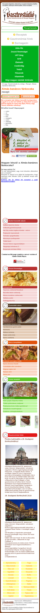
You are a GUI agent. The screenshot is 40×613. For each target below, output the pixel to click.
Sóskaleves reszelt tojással (12, 409)
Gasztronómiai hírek (21, 38)
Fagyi (29, 563)
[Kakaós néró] (7, 421)
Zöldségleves (10, 584)
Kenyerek (29, 572)
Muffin (29, 575)
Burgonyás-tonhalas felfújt (12, 249)
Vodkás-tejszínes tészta (11, 225)
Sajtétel (10, 596)
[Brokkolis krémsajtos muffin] (20, 353)
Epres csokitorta (8, 337)
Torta (11, 587)
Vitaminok (19, 76)
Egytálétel (11, 572)
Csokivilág (19, 66)
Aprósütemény (11, 563)
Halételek (29, 566)
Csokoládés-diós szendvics (12, 366)
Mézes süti (11, 593)
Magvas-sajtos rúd (9, 369)
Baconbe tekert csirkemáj (11, 292)
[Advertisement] (19, 197)
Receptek (21, 34)
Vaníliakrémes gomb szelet (12, 327)
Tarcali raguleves (9, 398)
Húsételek (29, 569)
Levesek (11, 578)
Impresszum (18, 601)
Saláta (29, 584)
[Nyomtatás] (32, 156)
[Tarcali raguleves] (20, 390)
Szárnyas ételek (29, 587)
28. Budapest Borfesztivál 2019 (18, 496)
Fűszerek (19, 73)
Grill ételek (11, 590)
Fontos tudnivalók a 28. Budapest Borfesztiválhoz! (19, 440)
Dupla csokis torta (9, 335)
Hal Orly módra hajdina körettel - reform (16, 230)
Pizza (29, 578)
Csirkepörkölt (7, 287)
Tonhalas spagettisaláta (11, 236)
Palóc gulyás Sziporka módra (13, 400)
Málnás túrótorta (8, 332)
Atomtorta (6, 329)
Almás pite (6, 374)
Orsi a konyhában (15, 342)
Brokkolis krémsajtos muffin (12, 361)
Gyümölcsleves (11, 581)
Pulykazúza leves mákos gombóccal (15, 406)
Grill (19, 59)
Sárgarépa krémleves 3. (11, 246)
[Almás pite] (21, 421)
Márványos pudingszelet (11, 238)
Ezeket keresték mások (17, 221)
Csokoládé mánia (15, 305)
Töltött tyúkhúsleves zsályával (13, 403)
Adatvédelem (19, 603)
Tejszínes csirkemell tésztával (13, 290)
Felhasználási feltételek (31, 603)
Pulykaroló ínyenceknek (11, 233)
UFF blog (19, 55)
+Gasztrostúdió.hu (20, 604)
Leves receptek (14, 379)
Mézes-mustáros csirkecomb (13, 295)
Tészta (29, 590)
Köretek (11, 575)
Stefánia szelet (8, 298)
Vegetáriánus (29, 596)
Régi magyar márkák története (19, 80)
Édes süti (11, 569)
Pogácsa (29, 581)
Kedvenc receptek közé (10, 96)
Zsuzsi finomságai (19, 52)
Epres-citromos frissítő (10, 364)
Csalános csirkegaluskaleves (13, 411)
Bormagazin (21, 43)
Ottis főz (19, 48)
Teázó (19, 69)
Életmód (19, 62)
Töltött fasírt (7, 241)
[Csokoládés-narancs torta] (20, 316)
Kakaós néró (7, 372)
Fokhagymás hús (9, 301)
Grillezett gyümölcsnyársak (12, 228)
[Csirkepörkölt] (20, 279)
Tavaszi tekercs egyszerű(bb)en (14, 244)
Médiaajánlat (27, 601)
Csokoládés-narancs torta (11, 324)
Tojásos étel (29, 593)
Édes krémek (11, 566)
